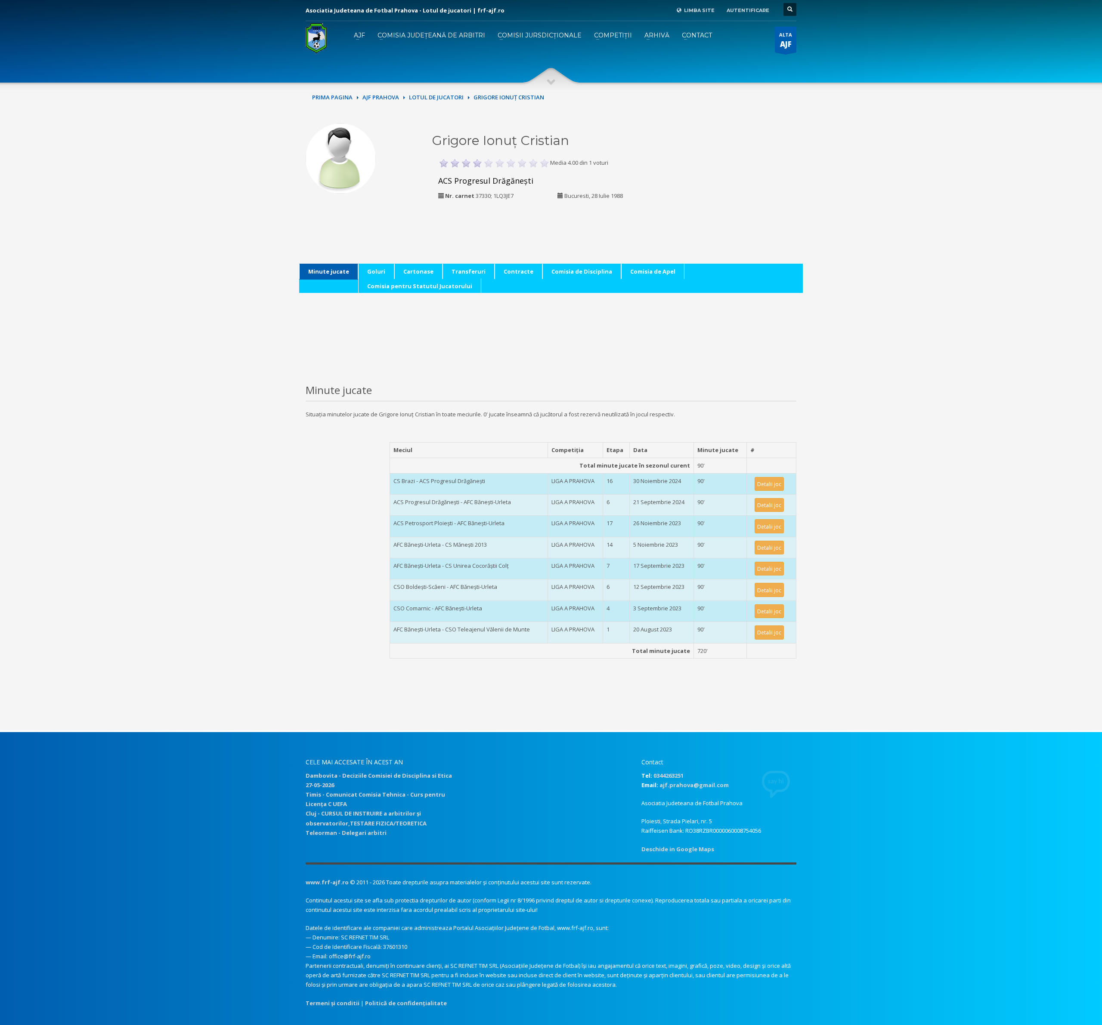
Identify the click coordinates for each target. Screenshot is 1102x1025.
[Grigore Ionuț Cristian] (341, 157)
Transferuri (469, 271)
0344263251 (668, 775)
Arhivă (656, 35)
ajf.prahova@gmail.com (694, 785)
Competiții (613, 35)
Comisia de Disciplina (581, 271)
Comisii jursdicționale (540, 35)
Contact (697, 35)
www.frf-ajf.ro (327, 882)
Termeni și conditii (332, 1003)
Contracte (518, 271)
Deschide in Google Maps (677, 849)
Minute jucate (328, 271)
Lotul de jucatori (436, 97)
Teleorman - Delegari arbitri (346, 833)
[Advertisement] (737, 177)
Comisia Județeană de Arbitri (431, 35)
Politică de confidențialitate (406, 1003)
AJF (359, 35)
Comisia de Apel (652, 271)
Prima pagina (332, 97)
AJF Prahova (380, 97)
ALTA (785, 40)
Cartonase (418, 271)
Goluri (376, 271)
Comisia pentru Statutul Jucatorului (419, 286)
